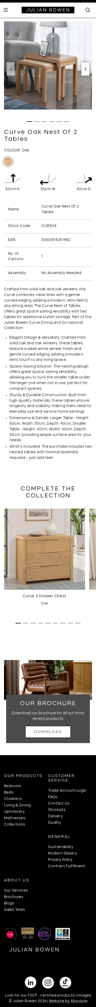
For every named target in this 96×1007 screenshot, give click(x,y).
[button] (11, 69)
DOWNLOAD (48, 732)
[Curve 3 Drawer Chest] (44, 549)
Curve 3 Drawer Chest (44, 596)
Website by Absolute (68, 1001)
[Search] (86, 10)
